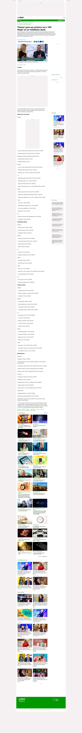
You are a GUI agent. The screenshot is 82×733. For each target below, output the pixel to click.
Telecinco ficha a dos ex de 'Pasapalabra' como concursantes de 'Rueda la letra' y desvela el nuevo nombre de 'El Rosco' (24, 572)
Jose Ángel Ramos (20, 606)
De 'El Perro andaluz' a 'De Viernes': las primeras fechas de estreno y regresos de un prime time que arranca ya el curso (40, 679)
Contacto (37, 709)
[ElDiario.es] (61, 20)
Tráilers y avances (25, 22)
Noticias (28, 409)
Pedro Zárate (19, 588)
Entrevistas (31, 22)
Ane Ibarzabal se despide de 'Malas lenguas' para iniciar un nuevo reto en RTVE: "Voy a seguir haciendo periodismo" (58, 150)
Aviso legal (40, 709)
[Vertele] (22, 699)
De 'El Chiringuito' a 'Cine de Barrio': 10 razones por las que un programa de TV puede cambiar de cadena (25, 603)
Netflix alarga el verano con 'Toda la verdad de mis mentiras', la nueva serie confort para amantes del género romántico (40, 664)
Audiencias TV (23, 409)
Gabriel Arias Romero (21, 651)
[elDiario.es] (22, 701)
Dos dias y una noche (20, 410)
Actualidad (19, 22)
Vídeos (19, 20)
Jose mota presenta (27, 410)
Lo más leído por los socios (22, 560)
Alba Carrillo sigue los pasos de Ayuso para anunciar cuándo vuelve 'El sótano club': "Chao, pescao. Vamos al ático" (59, 163)
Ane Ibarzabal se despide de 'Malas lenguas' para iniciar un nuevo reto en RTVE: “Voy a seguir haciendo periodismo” (25, 634)
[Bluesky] (38, 41)
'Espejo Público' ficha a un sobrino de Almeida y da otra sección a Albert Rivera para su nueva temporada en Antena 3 (40, 649)
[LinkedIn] (43, 41)
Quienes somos (33, 709)
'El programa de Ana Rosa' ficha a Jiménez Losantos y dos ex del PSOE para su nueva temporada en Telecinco (25, 586)
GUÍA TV (56, 74)
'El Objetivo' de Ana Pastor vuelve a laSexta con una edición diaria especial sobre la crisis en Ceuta (57, 230)
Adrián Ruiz (34, 607)
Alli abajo (38, 409)
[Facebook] (36, 41)
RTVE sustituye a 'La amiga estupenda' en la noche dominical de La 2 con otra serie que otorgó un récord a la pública (39, 587)
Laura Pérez (34, 666)
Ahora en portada (21, 592)
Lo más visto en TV (32, 409)
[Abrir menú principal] (64, 17)
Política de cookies (45, 709)
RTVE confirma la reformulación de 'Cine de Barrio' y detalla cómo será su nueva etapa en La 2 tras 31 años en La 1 (25, 619)
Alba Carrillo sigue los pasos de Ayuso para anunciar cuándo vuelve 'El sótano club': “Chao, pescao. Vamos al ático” (40, 572)
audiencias (41, 409)
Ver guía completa (54, 79)
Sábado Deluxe (33, 410)
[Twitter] (41, 41)
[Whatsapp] (34, 41)
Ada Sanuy (34, 651)
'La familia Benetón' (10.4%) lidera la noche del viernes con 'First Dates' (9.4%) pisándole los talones (40, 633)
